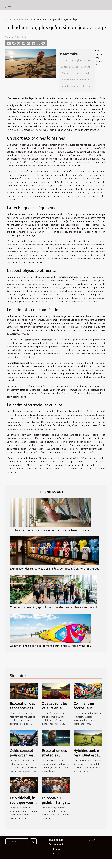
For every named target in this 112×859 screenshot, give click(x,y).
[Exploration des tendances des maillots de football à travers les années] (54, 550)
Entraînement (56, 844)
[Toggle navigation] (9, 5)
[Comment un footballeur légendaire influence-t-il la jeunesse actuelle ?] (88, 690)
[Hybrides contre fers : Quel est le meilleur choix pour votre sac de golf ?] (88, 738)
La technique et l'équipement (75, 66)
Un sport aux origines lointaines (77, 60)
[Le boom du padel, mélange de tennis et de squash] (56, 785)
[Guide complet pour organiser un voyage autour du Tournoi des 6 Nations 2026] (24, 738)
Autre (56, 853)
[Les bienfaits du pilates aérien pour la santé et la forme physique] (50, 512)
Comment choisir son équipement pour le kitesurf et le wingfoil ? (50, 645)
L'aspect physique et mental (75, 73)
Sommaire (70, 53)
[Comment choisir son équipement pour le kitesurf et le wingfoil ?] (50, 628)
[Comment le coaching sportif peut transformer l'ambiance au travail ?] (53, 589)
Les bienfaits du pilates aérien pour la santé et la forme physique (50, 530)
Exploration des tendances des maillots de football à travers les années (54, 568)
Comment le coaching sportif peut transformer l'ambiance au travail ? (53, 607)
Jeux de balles (22, 19)
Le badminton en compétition (76, 79)
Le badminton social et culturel (76, 86)
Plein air (56, 849)
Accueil (9, 19)
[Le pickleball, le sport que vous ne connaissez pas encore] (24, 785)
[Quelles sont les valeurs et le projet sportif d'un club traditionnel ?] (56, 690)
